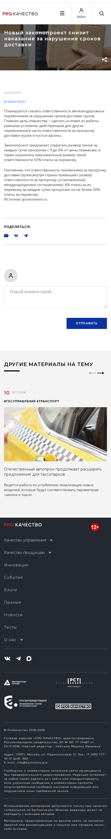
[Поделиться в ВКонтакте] (13, 235)
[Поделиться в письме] (6, 235)
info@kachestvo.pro (32, 762)
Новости (13, 614)
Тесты (10, 627)
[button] (100, 378)
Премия (12, 602)
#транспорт (15, 101)
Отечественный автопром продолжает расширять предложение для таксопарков (53, 472)
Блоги (10, 589)
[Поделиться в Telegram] (23, 235)
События (13, 577)
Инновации (16, 565)
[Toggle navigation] (62, 13)
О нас (10, 639)
